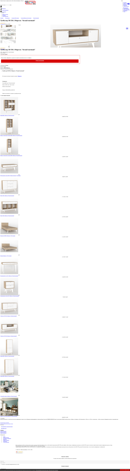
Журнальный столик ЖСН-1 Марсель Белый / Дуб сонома (10, 175)
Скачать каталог (126, 6)
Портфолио (125, 10)
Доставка (124, 2)
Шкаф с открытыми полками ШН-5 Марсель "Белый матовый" (11, 155)
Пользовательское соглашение (4, 422)
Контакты (4, 8)
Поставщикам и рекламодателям (6, 426)
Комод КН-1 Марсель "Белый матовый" (7, 195)
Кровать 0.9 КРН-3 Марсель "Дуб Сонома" (7, 235)
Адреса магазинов (126, 9)
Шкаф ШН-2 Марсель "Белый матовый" (7, 356)
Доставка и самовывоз (7, 438)
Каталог (2, 12)
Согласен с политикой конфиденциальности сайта (10, 464)
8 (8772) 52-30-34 (3, 432)
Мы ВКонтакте (3, 428)
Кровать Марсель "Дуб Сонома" (6, 255)
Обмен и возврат (126, 3)
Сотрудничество (126, 8)
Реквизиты (125, 5)
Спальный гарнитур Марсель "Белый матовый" (8, 396)
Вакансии (125, 4)
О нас (124, 11)
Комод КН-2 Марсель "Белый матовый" (7, 215)
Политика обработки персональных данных (6, 423)
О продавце (2, 418)
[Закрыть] (0, 468)
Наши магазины (6, 437)
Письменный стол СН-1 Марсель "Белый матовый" (9, 275)
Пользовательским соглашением (53, 470)
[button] (9, 46)
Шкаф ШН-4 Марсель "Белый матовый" (7, 376)
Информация (2, 434)
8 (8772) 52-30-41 (3, 431)
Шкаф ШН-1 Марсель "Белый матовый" (7, 115)
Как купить (4, 11)
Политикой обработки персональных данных (42, 470)
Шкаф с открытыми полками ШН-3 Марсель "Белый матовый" (11, 135)
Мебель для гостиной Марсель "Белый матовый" (8, 416)
